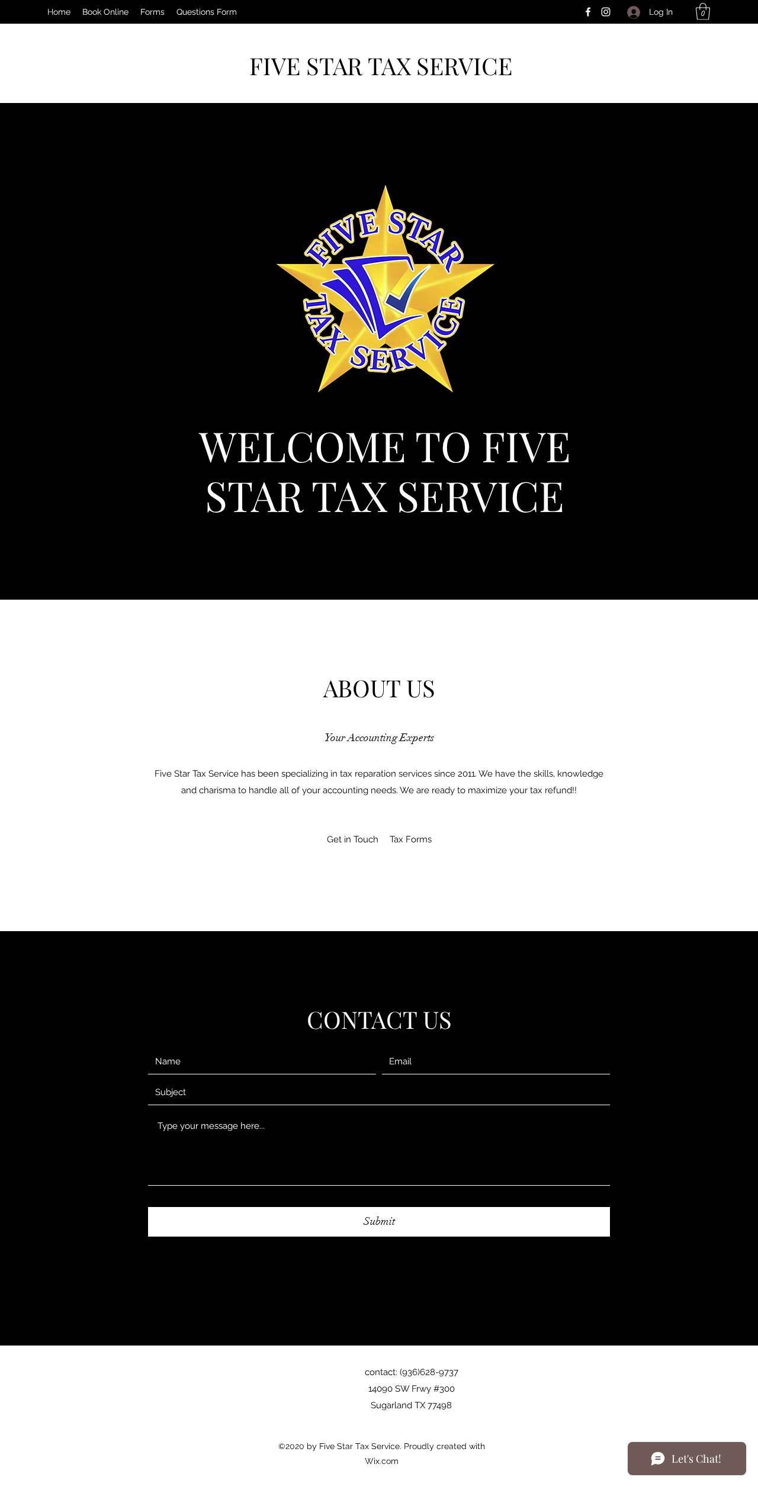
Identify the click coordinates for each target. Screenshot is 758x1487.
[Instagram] (606, 12)
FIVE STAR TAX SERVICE (380, 65)
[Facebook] (588, 12)
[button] (152, 12)
